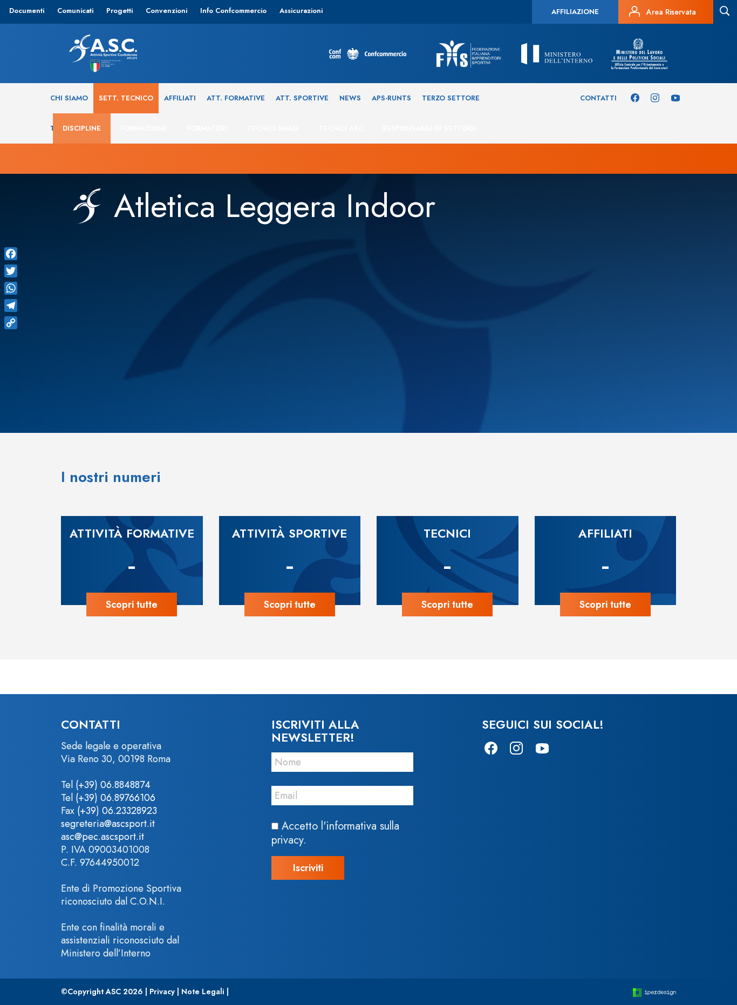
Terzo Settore (451, 98)
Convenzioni (166, 10)
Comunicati (75, 10)
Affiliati (180, 98)
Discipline (82, 128)
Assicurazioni (301, 10)
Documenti (26, 10)
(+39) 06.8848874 (113, 785)
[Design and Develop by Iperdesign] (654, 992)
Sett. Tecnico (126, 98)
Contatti (598, 98)
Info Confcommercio (233, 10)
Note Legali (202, 991)
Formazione (143, 128)
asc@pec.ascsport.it (102, 837)
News (350, 98)
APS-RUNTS (391, 98)
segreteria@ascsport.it (108, 824)
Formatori (207, 128)
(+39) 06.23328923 (117, 811)
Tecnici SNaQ (273, 128)
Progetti (119, 10)
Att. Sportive (302, 98)
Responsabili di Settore (429, 128)
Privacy (162, 991)
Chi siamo (69, 98)
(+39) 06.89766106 (115, 798)
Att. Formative (236, 98)
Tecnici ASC (340, 128)
